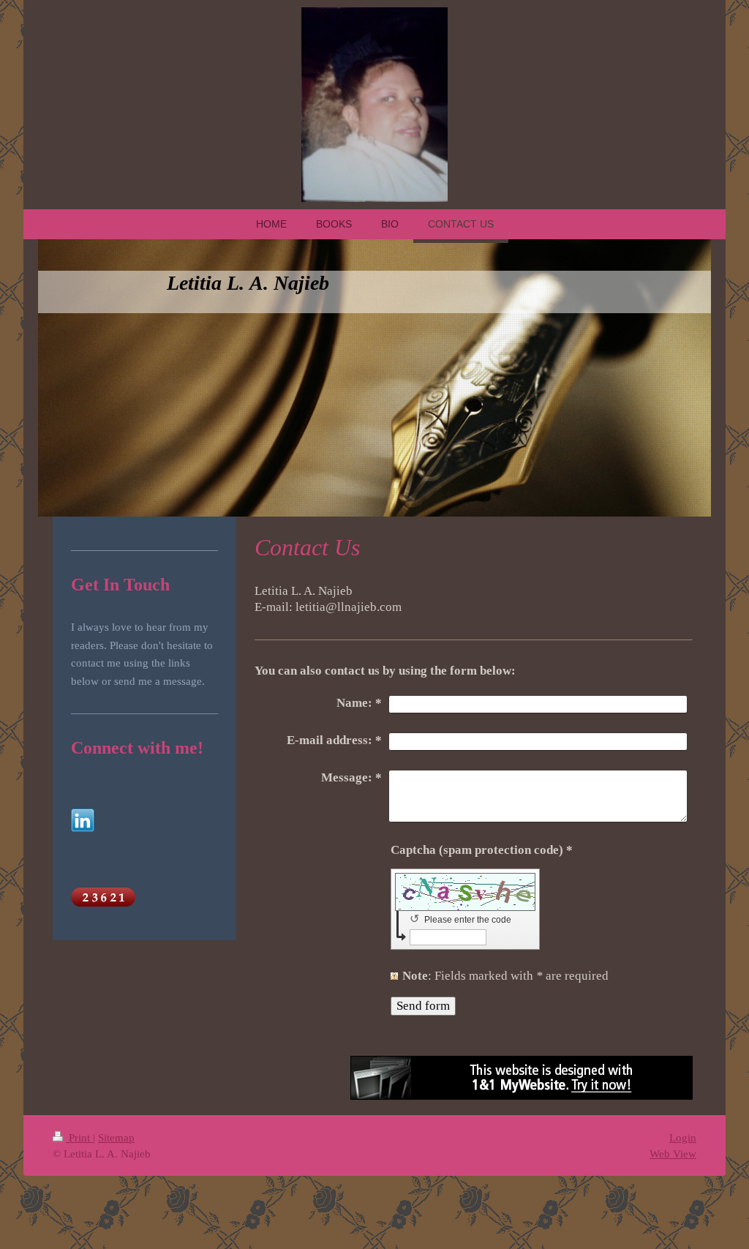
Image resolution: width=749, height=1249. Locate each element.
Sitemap (116, 1137)
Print (79, 1137)
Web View (673, 1153)
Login (682, 1137)
